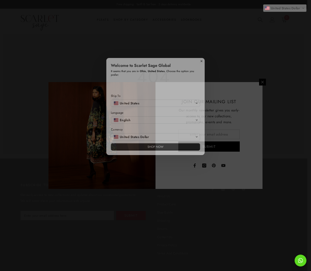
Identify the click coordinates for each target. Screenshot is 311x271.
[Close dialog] (201, 90)
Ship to (115, 125)
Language (117, 142)
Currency (117, 159)
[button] (284, 8)
